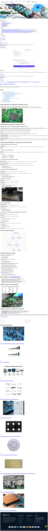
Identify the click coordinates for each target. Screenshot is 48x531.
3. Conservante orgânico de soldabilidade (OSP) (9, 96)
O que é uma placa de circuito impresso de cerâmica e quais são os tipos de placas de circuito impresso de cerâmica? (17, 473)
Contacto (24, 1)
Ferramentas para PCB (34, 1)
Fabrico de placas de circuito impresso (21, 519)
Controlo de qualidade (12, 2)
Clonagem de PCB (21, 520)
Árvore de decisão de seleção (5, 99)
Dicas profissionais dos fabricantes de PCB (7, 100)
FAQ (0, 85)
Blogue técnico (29, 519)
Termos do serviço (31, 529)
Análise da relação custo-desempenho (6, 101)
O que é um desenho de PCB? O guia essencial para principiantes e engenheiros (12, 343)
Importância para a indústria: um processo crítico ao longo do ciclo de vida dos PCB (13, 93)
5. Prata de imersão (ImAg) (7, 97)
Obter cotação (28, 520)
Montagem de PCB (25, 81)
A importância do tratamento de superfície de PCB (7, 92)
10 (0, 38)
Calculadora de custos (28, 1)
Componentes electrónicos (12, 81)
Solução (8, 1)
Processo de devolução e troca (41, 529)
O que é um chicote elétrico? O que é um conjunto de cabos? (9, 399)
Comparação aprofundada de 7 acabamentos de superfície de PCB (9, 94)
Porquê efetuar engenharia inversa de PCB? (7, 380)
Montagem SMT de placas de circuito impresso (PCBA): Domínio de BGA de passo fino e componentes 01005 (14, 32)
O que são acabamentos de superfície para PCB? (7, 15)
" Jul (0, 41)
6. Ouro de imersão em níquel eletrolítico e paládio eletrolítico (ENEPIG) (12, 98)
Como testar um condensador (4, 362)
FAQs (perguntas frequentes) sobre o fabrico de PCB (8, 510)
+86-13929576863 (3, 77)
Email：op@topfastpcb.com (3, 45)
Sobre (20, 1)
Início (27, 517)
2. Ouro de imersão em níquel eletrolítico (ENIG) (9, 95)
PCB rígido (35, 81)
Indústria (16, 1)
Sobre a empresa (29, 518)
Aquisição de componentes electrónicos (20, 522)
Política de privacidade (25, 529)
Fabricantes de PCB (15, 277)
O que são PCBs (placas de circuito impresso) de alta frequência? (10, 436)
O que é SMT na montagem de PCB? (5, 417)
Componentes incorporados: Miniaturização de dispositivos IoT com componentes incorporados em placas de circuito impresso (16, 29)
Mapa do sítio (35, 529)
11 (1, 38)
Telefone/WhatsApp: (16, 52)
